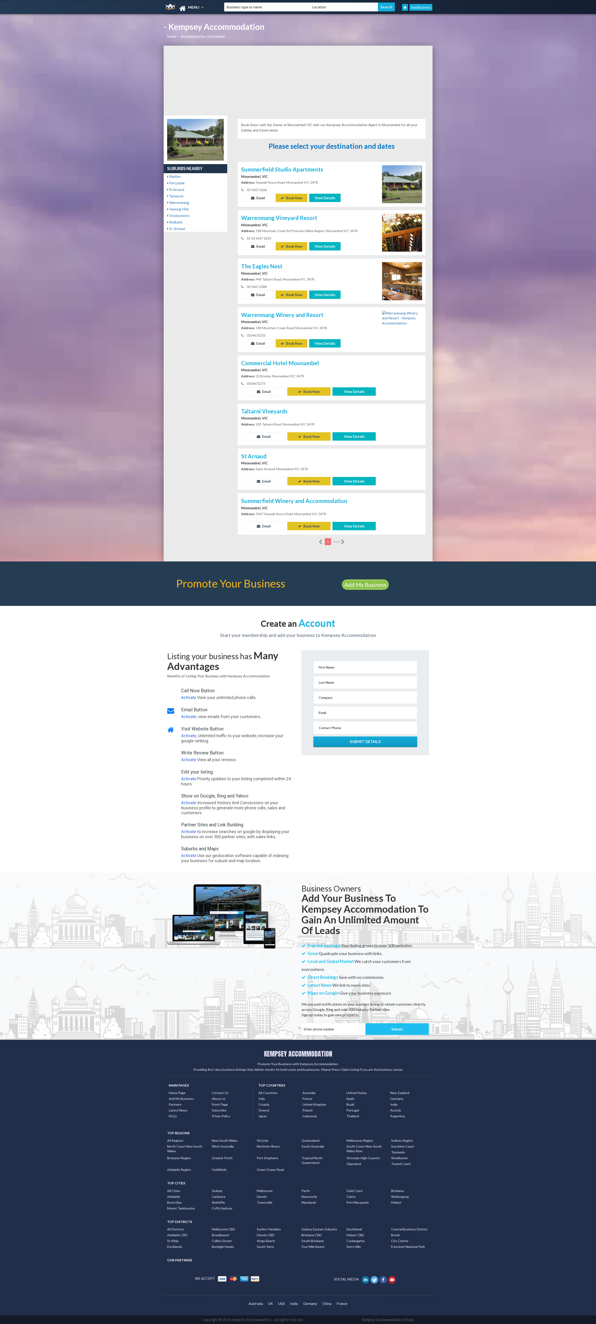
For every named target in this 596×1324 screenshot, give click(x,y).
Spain (350, 1099)
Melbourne (265, 1191)
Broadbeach (220, 1235)
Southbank (354, 1229)
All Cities (173, 1191)
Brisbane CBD (311, 1235)
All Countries (268, 1093)
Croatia (263, 1104)
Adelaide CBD (177, 1235)
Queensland (310, 1140)
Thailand (352, 1116)
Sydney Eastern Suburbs (319, 1229)
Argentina (397, 1116)
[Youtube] (392, 1279)
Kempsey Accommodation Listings (387, 1319)
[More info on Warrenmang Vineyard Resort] (402, 232)
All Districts (175, 1229)
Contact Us (220, 1093)
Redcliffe (218, 1202)
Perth (305, 1191)
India (393, 1104)
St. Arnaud (176, 228)
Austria (395, 1110)
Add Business (421, 7)
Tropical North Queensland (311, 1160)
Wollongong (400, 1197)
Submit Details (365, 741)
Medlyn (174, 176)
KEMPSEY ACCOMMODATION (298, 1054)
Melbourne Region (359, 1140)
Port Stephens (267, 1158)
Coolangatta (355, 1241)
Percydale (176, 183)
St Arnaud (176, 189)
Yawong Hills (178, 209)
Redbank (175, 222)
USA (281, 1303)
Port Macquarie (357, 1202)
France (307, 1099)
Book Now (293, 198)
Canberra (218, 1197)
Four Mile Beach (313, 1247)
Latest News (178, 1110)
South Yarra (265, 1247)
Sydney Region (402, 1140)
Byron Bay (174, 1202)
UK (270, 1303)
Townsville (264, 1202)
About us (218, 1099)
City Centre (399, 1241)
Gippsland (353, 1164)
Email (260, 198)
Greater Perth (222, 1158)
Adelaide (173, 1197)
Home (171, 36)
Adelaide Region (179, 1170)
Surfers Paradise (269, 1229)
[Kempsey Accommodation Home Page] (405, 7)
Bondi (395, 1235)
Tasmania (398, 1152)
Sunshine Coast (402, 1146)
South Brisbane (312, 1241)
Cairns (351, 1197)
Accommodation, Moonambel (203, 36)
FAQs (173, 1116)
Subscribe (219, 1110)
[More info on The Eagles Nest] (402, 281)
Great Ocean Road (270, 1170)
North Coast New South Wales (184, 1148)
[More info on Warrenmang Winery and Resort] (402, 318)
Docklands (174, 1247)
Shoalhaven (399, 1158)
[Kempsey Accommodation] (190, 8)
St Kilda (172, 1241)
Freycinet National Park (408, 1247)
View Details (325, 198)
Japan (262, 1116)
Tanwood (175, 196)
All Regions (175, 1140)
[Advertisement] (298, 80)
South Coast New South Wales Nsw (364, 1148)
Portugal (352, 1110)
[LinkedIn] (366, 1279)
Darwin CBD (265, 1235)
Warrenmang (178, 202)
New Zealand (399, 1093)
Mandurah (308, 1202)
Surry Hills (353, 1247)
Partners (175, 1104)
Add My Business (365, 584)
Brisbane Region (179, 1158)
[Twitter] (375, 1279)
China (326, 1303)
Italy (261, 1099)
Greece (263, 1110)
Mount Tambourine (181, 1208)
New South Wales (225, 1140)
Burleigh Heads (223, 1247)
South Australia (312, 1146)
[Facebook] (383, 1279)
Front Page (220, 1104)
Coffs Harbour (222, 1208)
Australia (308, 1093)
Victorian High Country (363, 1158)
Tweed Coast (401, 1164)
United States (356, 1093)
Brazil (350, 1104)
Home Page (177, 1093)
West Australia (223, 1146)
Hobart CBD (355, 1235)
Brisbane (397, 1191)
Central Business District (409, 1229)
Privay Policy (221, 1116)
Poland (307, 1110)
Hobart (396, 1202)
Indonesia (309, 1116)
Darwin (262, 1197)
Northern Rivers (268, 1146)
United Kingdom (314, 1104)
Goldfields (219, 1170)
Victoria (262, 1140)
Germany (396, 1099)
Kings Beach (266, 1241)
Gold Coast (354, 1191)
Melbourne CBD (223, 1229)
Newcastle (309, 1197)
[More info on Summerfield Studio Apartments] (402, 184)
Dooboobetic (179, 215)
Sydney (217, 1191)
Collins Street (222, 1241)
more (337, 541)
